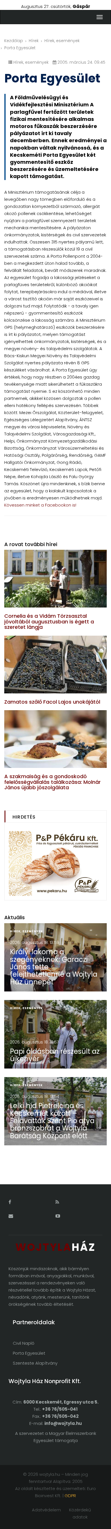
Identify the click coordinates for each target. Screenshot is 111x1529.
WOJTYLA (55, 1247)
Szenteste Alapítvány (35, 1363)
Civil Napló (23, 1343)
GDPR (70, 1496)
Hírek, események (62, 41)
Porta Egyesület (29, 1353)
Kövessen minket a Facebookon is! (40, 505)
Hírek (34, 41)
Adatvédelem (46, 1510)
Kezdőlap (13, 41)
